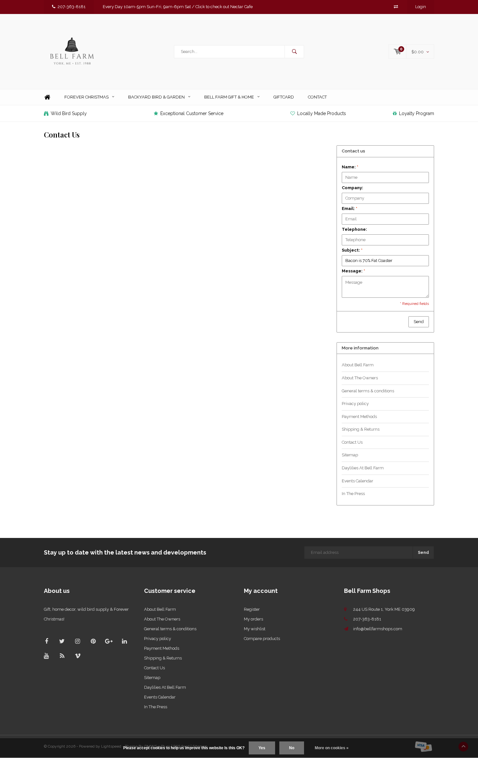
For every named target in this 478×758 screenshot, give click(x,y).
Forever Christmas (86, 97)
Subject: (352, 250)
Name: (350, 166)
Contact (317, 97)
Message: (353, 270)
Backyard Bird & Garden (156, 97)
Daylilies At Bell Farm (363, 467)
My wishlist (254, 628)
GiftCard (283, 97)
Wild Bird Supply (69, 113)
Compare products (262, 638)
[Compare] (396, 6)
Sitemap (350, 454)
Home (47, 97)
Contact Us (352, 442)
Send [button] (419, 321)
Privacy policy (355, 403)
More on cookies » (332, 748)
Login (420, 6)
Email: (349, 208)
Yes (262, 748)
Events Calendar (357, 480)
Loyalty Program (416, 113)
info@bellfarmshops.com (377, 628)
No (291, 748)
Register (252, 609)
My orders (253, 619)
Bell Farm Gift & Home (229, 97)
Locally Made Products (321, 113)
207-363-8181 (72, 6)
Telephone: (354, 229)
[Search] (294, 51)
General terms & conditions (368, 390)
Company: (352, 187)
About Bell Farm (358, 364)
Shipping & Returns (360, 429)
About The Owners (360, 377)
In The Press (353, 493)
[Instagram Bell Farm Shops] (77, 641)
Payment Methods (359, 416)
